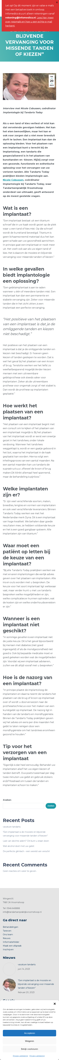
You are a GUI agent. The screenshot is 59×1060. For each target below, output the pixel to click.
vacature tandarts (11, 826)
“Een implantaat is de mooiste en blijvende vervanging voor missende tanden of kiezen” (36, 984)
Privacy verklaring (20, 1056)
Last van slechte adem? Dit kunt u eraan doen (26, 841)
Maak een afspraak (12, 945)
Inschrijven (8, 949)
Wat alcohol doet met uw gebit (18, 846)
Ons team (8, 934)
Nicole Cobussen (13, 180)
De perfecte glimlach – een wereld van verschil (26, 851)
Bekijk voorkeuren (29, 1049)
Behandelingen (10, 927)
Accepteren (29, 1033)
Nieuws (6, 938)
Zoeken (7, 800)
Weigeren (29, 1041)
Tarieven (7, 930)
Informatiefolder (11, 942)
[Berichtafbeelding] (9, 969)
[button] (54, 1003)
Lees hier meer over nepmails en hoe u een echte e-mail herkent (29, 21)
